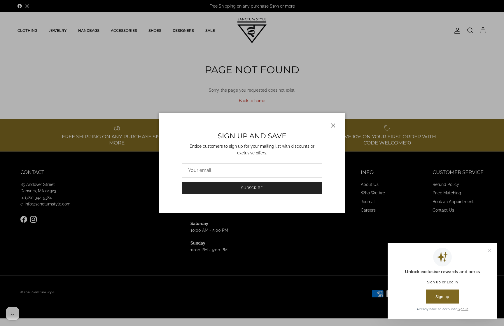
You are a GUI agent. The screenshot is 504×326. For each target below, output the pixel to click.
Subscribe (252, 188)
